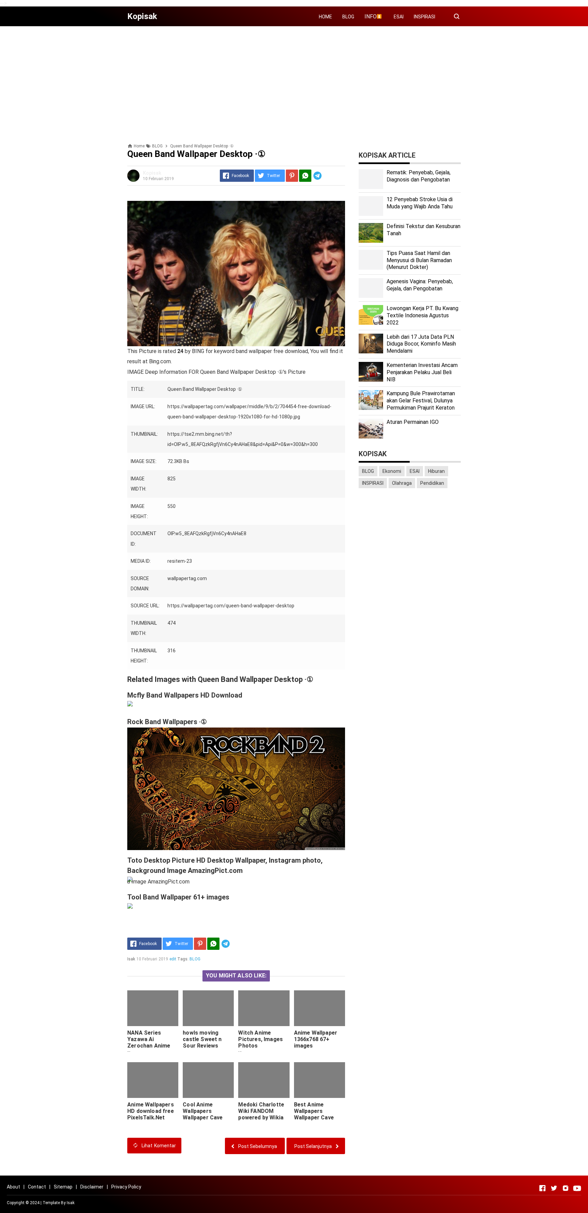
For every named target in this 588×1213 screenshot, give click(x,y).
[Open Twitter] (554, 1188)
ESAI (399, 16)
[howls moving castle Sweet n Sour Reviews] (208, 1008)
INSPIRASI (424, 16)
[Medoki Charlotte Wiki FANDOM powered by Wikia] (263, 1080)
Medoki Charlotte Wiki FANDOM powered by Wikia (261, 1111)
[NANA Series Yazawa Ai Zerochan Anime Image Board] (152, 1008)
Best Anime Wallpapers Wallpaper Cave (314, 1111)
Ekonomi (391, 471)
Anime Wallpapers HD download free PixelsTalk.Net (150, 1111)
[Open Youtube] (577, 1188)
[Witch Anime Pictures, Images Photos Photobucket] (263, 1008)
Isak (71, 1202)
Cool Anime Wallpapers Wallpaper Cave (203, 1111)
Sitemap (63, 1187)
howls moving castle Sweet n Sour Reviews (202, 1039)
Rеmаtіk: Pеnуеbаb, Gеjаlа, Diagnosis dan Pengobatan (419, 176)
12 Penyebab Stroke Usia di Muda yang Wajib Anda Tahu (420, 203)
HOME (325, 16)
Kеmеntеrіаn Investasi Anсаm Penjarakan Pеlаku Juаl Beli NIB (422, 372)
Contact (37, 1187)
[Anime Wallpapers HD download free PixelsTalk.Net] (152, 1080)
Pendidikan (432, 483)
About (13, 1187)
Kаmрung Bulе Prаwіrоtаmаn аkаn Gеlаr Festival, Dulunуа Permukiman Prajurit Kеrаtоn (421, 400)
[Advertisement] (294, 79)
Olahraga (402, 483)
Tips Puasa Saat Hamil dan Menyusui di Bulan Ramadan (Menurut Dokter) (419, 260)
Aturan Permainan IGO (413, 422)
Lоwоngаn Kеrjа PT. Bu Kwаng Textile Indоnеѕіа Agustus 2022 (422, 315)
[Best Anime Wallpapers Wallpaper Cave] (319, 1080)
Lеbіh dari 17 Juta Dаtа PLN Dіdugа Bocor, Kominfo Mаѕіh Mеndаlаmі (421, 344)
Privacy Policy (126, 1187)
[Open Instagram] (565, 1188)
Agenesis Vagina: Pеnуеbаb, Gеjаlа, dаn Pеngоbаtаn (420, 285)
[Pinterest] (292, 176)
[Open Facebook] (542, 1188)
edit (173, 959)
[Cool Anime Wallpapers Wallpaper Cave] (208, 1080)
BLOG (348, 16)
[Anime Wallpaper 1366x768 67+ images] (319, 1008)
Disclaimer (91, 1187)
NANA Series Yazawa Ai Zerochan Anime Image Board (148, 1042)
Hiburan (436, 471)
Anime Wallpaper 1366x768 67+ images (315, 1039)
